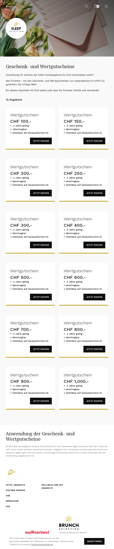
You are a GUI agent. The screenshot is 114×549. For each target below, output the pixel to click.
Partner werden (15, 490)
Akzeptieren (94, 541)
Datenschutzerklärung (42, 544)
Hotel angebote (15, 485)
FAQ (8, 506)
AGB (8, 495)
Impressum (12, 501)
